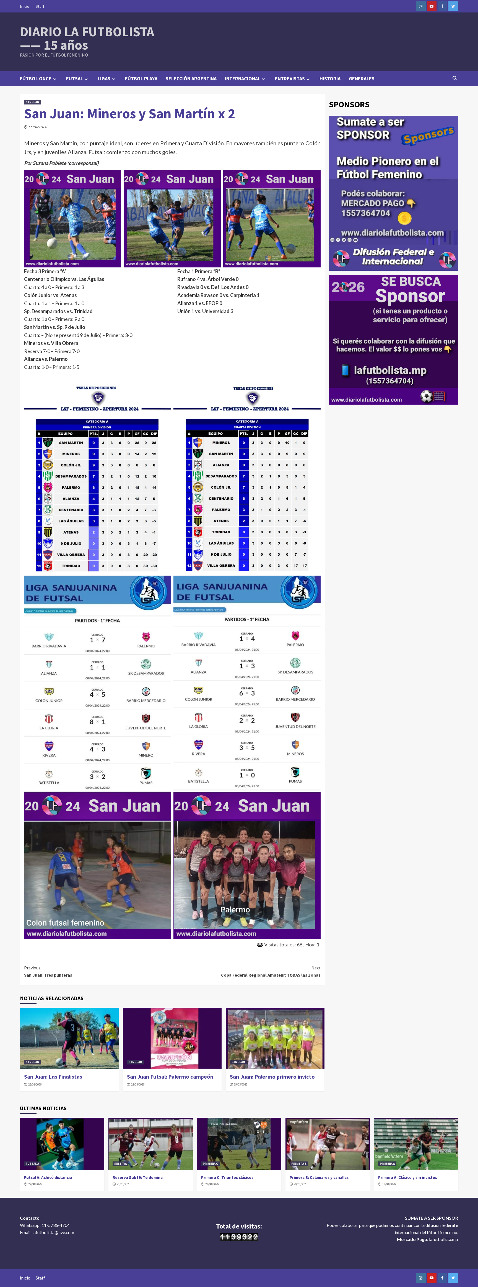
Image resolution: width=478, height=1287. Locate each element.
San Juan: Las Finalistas (53, 1076)
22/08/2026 (34, 1184)
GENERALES (362, 78)
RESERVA (120, 1164)
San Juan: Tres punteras (48, 971)
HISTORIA (330, 78)
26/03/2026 (34, 1084)
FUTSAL (74, 78)
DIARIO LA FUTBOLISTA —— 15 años (87, 38)
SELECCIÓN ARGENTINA (191, 78)
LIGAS (104, 78)
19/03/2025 (240, 1084)
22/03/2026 (137, 1084)
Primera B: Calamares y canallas (319, 1177)
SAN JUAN (32, 102)
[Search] (454, 78)
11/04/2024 (37, 127)
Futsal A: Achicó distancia (48, 1177)
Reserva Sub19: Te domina (138, 1177)
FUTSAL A (32, 1164)
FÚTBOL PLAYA (141, 78)
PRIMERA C (210, 1164)
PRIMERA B (298, 1164)
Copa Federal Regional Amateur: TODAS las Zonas (271, 971)
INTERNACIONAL (242, 78)
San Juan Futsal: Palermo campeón (170, 1076)
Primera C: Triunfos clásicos (227, 1177)
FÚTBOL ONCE (35, 78)
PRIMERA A (387, 1164)
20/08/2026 (300, 1184)
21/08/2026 (123, 1184)
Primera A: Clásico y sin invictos (407, 1177)
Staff (40, 6)
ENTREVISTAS (290, 78)
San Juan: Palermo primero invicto (272, 1076)
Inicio (24, 6)
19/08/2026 (389, 1184)
